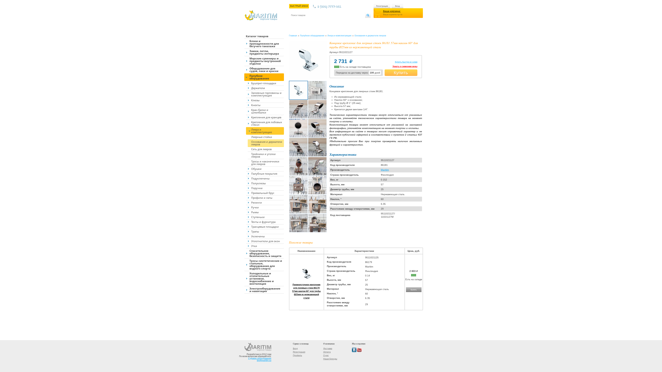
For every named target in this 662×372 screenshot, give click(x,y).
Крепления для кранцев (266, 117)
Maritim (385, 169)
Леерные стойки (261, 137)
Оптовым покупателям (354, 20)
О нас (326, 355)
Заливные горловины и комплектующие (266, 94)
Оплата (319, 20)
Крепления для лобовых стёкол (266, 123)
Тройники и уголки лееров (263, 155)
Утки (254, 246)
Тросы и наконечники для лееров (265, 163)
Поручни (257, 188)
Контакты (294, 20)
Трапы (255, 231)
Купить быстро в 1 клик (406, 62)
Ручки (255, 207)
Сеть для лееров (261, 149)
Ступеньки (258, 217)
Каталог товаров (257, 36)
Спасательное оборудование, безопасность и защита (265, 253)
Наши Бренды (330, 359)
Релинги (256, 202)
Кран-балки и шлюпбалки (259, 111)
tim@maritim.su (264, 360)
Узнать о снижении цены (405, 66)
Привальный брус (262, 193)
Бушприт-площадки (263, 83)
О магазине (332, 20)
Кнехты (255, 105)
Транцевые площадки (265, 226)
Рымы (255, 212)
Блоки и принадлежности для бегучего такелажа (264, 43)
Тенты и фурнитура (263, 222)
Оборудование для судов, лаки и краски (263, 70)
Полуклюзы (258, 183)
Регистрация (382, 6)
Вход (397, 6)
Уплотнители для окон (265, 241)
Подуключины (260, 178)
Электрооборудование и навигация (264, 290)
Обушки (256, 168)
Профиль (297, 355)
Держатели (258, 88)
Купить (401, 72)
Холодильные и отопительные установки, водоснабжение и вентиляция (261, 278)
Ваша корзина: (392, 11)
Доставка (308, 20)
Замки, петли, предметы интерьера (264, 52)
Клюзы (255, 100)
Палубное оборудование (259, 77)
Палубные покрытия (264, 173)
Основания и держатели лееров (266, 143)
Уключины (258, 236)
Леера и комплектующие (261, 131)
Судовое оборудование (259, 358)
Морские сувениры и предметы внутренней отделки (265, 61)
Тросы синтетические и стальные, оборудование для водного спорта (265, 264)
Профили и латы (261, 197)
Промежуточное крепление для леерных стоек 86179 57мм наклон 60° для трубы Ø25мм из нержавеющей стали (306, 291)
